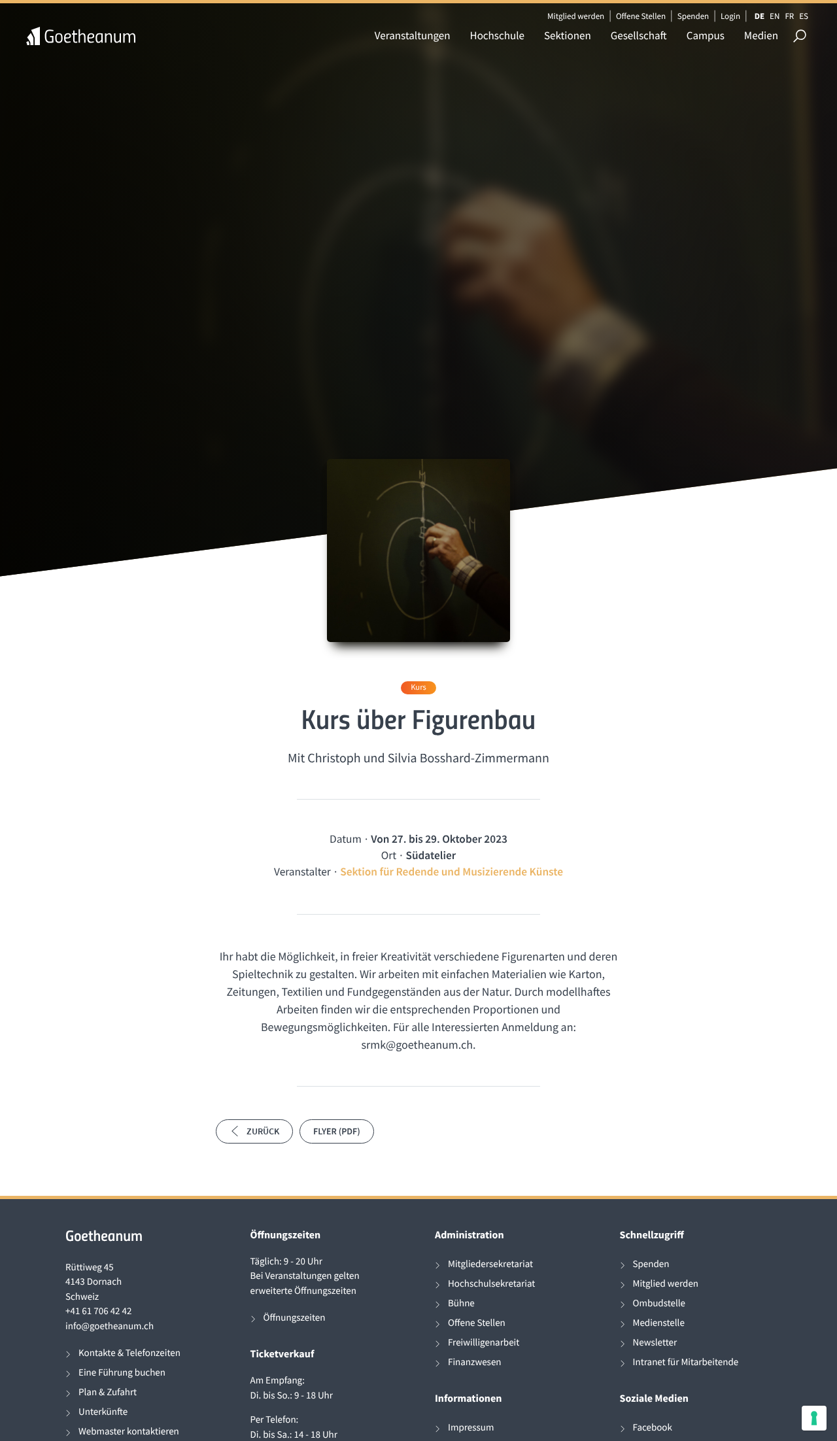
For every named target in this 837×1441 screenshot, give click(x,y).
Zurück (263, 1131)
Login (730, 16)
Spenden (693, 16)
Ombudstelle (659, 1303)
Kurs (418, 687)
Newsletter (655, 1342)
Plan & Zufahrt (107, 1392)
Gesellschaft (639, 35)
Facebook (652, 1427)
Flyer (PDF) (336, 1131)
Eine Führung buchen (121, 1372)
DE (759, 16)
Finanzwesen (475, 1362)
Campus (706, 35)
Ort (388, 855)
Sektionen (567, 35)
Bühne (461, 1303)
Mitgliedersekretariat (490, 1264)
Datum (346, 838)
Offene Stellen (641, 16)
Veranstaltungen (413, 35)
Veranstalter (302, 871)
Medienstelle (659, 1323)
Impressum (471, 1427)
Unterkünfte (103, 1412)
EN (774, 16)
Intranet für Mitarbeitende (686, 1362)
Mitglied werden (575, 16)
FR (789, 16)
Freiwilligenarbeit (483, 1342)
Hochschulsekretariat (491, 1284)
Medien (761, 35)
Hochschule (497, 35)
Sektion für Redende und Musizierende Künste (451, 871)
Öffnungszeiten (295, 1318)
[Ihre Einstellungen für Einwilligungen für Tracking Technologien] (814, 1418)
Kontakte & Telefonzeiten (129, 1353)
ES (803, 16)
